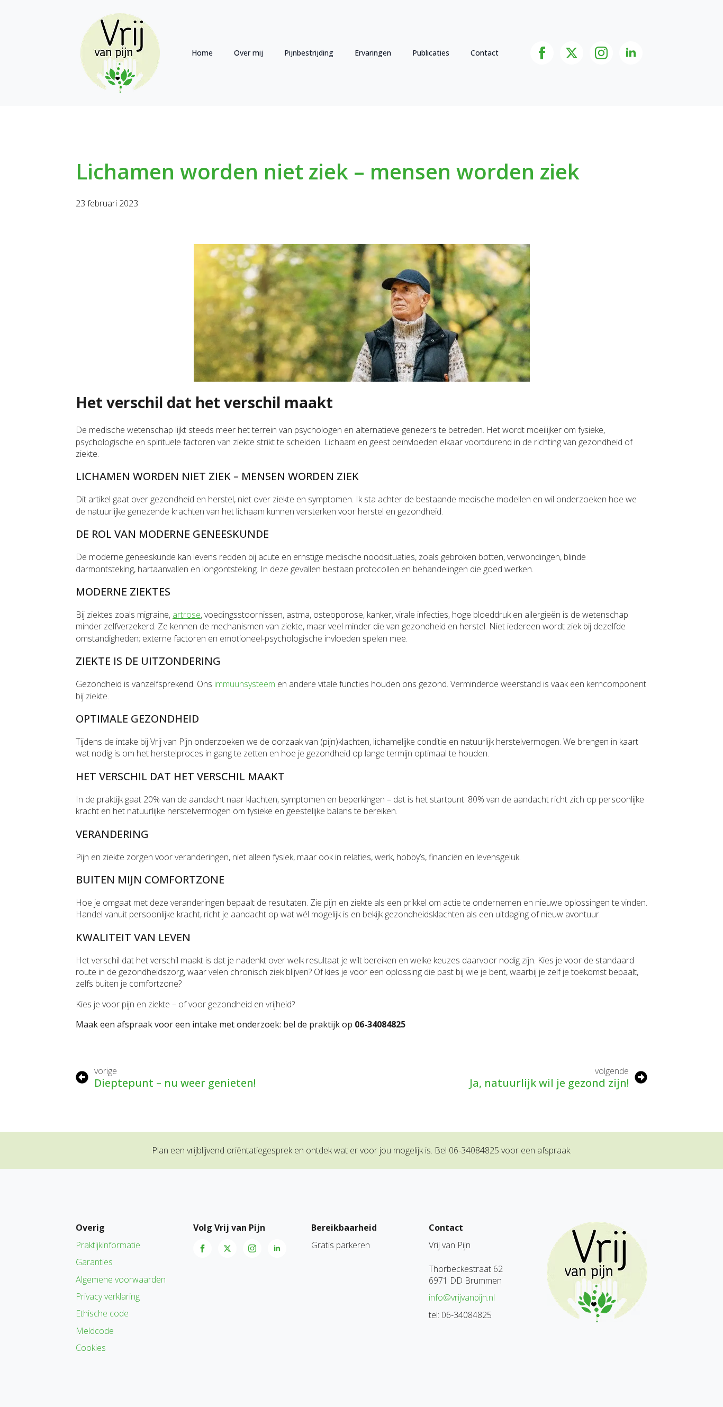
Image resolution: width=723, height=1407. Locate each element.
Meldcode (95, 1331)
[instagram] (601, 53)
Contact (485, 53)
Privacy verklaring (108, 1296)
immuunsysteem (244, 684)
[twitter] (571, 53)
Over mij (248, 53)
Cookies (91, 1348)
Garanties (94, 1262)
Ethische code (102, 1313)
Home (202, 53)
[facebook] (542, 53)
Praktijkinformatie (108, 1245)
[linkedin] (631, 53)
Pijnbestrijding (308, 53)
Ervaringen (373, 53)
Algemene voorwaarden (121, 1279)
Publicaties (430, 53)
